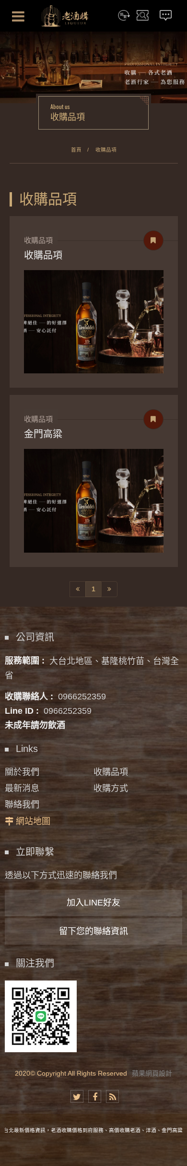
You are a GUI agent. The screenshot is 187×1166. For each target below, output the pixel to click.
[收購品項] (94, 321)
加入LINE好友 (93, 902)
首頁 (76, 150)
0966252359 (82, 696)
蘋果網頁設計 (152, 1073)
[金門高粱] (94, 500)
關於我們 (22, 772)
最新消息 (22, 788)
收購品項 (106, 150)
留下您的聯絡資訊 (93, 931)
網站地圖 (33, 821)
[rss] (112, 1096)
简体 (124, 16)
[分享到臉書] (94, 1096)
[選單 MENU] (18, 16)
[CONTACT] (166, 16)
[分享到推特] (76, 1096)
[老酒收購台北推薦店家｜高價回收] (93, 67)
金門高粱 (43, 434)
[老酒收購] (64, 15)
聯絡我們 (22, 804)
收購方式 (111, 788)
